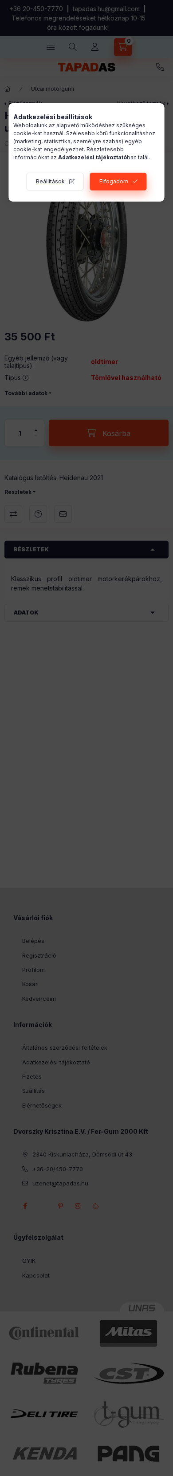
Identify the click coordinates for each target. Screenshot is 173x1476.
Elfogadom (113, 181)
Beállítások (50, 181)
